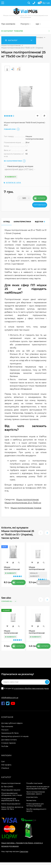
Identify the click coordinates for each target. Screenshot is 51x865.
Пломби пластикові (34, 783)
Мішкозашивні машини (10, 790)
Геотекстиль (31, 800)
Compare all (7, 601)
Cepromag (24, 851)
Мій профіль (6, 765)
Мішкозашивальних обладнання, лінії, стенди (11, 794)
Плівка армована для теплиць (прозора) (35, 805)
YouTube (4, 746)
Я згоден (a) (26, 688)
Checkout (5, 768)
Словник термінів (8, 743)
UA (48, 3)
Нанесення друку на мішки (20, 166)
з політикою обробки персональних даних (31, 688)
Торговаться (39, 205)
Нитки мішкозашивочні (10, 804)
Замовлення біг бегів (9, 733)
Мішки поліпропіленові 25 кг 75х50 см (23, 503)
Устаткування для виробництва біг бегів (10, 799)
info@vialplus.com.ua (9, 698)
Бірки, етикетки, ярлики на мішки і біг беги (12, 808)
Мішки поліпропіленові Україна (26, 508)
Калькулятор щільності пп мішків (14, 736)
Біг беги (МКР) (7, 787)
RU (44, 3)
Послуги (4, 730)
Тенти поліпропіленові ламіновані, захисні (35, 793)
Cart (3, 761)
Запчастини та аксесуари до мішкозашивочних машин (37, 788)
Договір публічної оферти (11, 723)
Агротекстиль (32, 797)
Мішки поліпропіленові (11, 45)
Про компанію (7, 726)
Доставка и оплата (9, 740)
